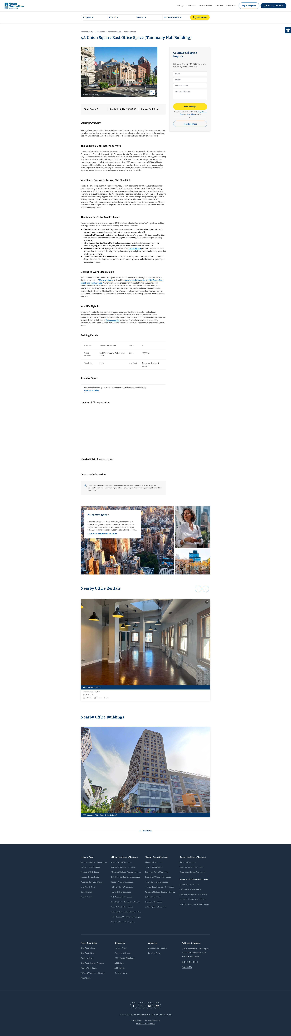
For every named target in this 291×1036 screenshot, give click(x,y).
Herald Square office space (156, 882)
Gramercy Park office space (156, 872)
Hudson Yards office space (122, 882)
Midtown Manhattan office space (124, 857)
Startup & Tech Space (90, 872)
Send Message (190, 106)
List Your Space (120, 948)
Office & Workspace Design (92, 973)
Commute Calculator (123, 953)
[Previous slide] (198, 589)
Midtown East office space (122, 887)
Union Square (130, 31)
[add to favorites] (206, 602)
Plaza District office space (122, 907)
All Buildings (119, 968)
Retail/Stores (86, 892)
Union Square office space (156, 907)
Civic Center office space (190, 889)
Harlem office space (188, 862)
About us (219, 5)
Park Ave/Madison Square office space (161, 892)
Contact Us (187, 967)
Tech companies (112, 320)
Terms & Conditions (152, 1021)
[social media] (133, 1005)
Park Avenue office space (121, 897)
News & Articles (205, 5)
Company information (157, 948)
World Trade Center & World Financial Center (198, 904)
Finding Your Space (89, 968)
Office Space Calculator (124, 958)
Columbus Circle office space (123, 867)
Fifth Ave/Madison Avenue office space (127, 872)
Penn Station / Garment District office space (130, 902)
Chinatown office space (189, 884)
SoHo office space (153, 897)
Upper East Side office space (191, 867)
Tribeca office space (153, 902)
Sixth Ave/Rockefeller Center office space (128, 912)
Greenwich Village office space (158, 877)
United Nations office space (122, 922)
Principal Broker (155, 953)
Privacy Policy (136, 1021)
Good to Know (120, 973)
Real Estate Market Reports (92, 963)
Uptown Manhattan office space (192, 857)
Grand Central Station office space (125, 877)
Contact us (230, 5)
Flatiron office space (154, 867)
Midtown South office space (156, 857)
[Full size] (152, 92)
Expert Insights (87, 958)
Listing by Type (87, 857)
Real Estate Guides (88, 948)
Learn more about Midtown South (102, 533)
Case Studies (86, 978)
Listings (180, 5)
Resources (191, 5)
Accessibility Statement (145, 1023)
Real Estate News (88, 953)
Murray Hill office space (121, 892)
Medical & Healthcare (90, 877)
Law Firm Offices (88, 887)
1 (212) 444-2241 (190, 962)
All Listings (118, 963)
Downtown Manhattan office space (193, 879)
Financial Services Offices (92, 882)
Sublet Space (86, 897)
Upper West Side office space (192, 872)
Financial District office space (192, 899)
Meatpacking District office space (159, 887)
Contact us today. (91, 390)
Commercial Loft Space (90, 867)
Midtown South (115, 31)
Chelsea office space (153, 862)
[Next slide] (206, 589)
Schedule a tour (190, 123)
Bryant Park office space (121, 862)
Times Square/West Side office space (126, 917)
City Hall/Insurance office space (193, 894)
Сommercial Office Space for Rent (95, 862)
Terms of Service (191, 114)
